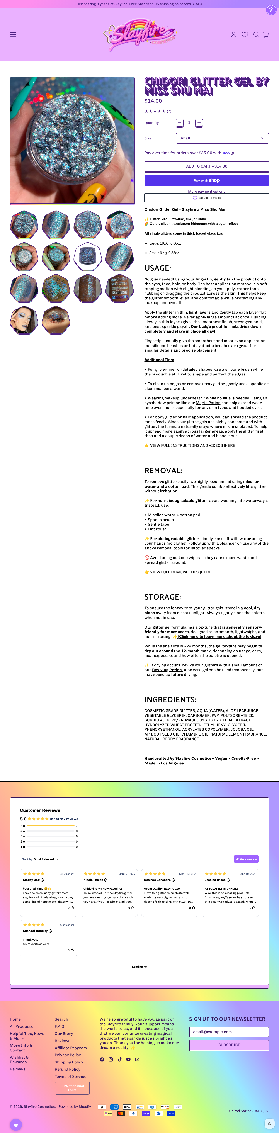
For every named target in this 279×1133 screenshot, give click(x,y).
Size (148, 138)
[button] (256, 34)
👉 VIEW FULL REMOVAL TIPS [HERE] (178, 572)
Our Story (64, 1033)
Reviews (18, 1069)
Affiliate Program (71, 1048)
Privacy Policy (68, 1055)
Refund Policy (67, 1069)
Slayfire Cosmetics (39, 1106)
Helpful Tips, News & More (27, 1036)
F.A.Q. (60, 1026)
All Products (21, 1026)
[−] (180, 123)
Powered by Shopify (75, 1106)
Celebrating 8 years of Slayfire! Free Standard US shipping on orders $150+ (139, 4)
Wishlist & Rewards (19, 1060)
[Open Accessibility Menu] (271, 9)
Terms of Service (70, 1076)
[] (219, 636)
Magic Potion (208, 402)
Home (15, 1019)
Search (61, 1019)
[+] (199, 123)
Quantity (152, 123)
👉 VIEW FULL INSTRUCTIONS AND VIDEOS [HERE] (190, 445)
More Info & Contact (21, 1048)
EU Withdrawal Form (72, 1088)
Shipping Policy (69, 1062)
